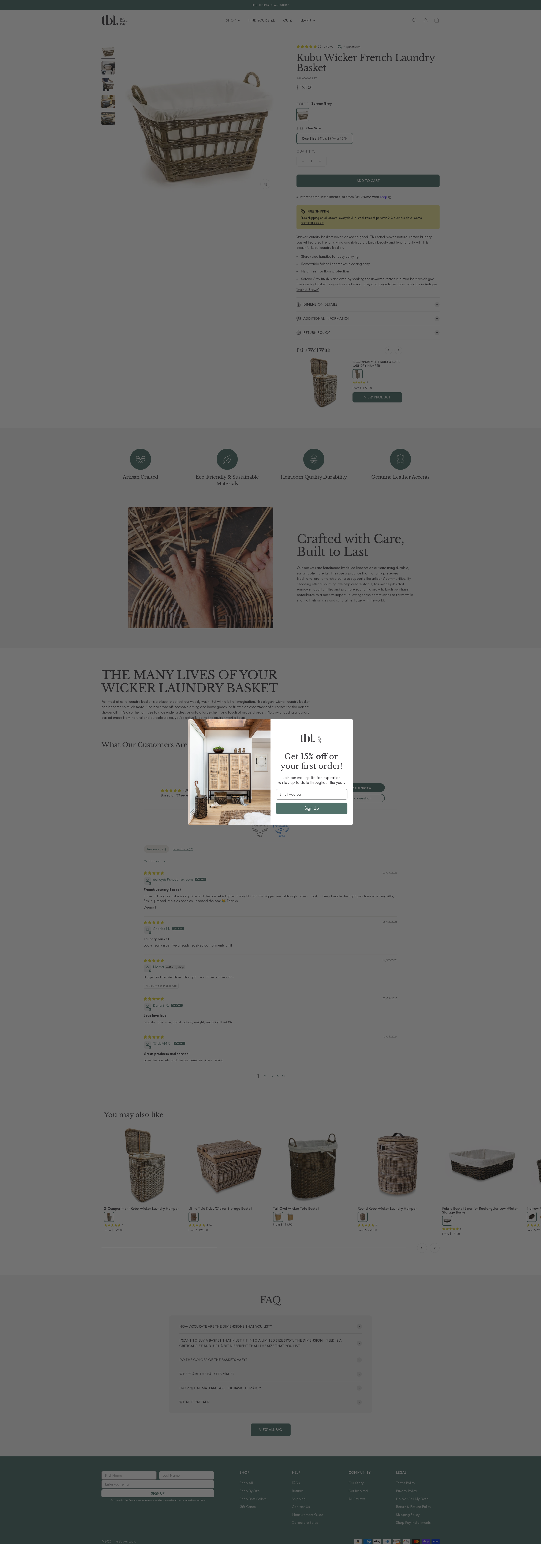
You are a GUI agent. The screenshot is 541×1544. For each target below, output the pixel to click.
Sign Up (312, 808)
